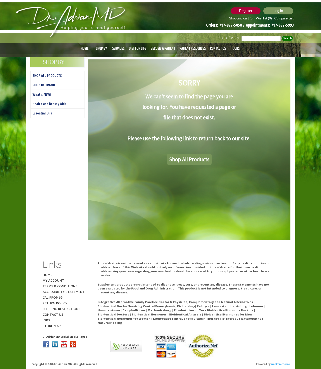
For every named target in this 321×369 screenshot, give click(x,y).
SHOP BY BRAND (44, 85)
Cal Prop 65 (53, 297)
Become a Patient (163, 48)
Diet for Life (137, 48)
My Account (53, 280)
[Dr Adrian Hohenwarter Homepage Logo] (71, 21)
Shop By (101, 48)
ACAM (102, 345)
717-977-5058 (231, 25)
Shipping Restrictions (61, 309)
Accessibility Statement (64, 291)
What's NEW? (42, 94)
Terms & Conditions (60, 286)
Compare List (283, 18)
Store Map (52, 326)
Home (84, 48)
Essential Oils (42, 113)
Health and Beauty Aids (49, 103)
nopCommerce (280, 364)
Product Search (228, 38)
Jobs (236, 48)
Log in (278, 11)
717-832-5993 (282, 25)
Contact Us (218, 48)
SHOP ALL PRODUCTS (47, 75)
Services (118, 48)
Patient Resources (192, 48)
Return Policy (55, 303)
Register (245, 11)
